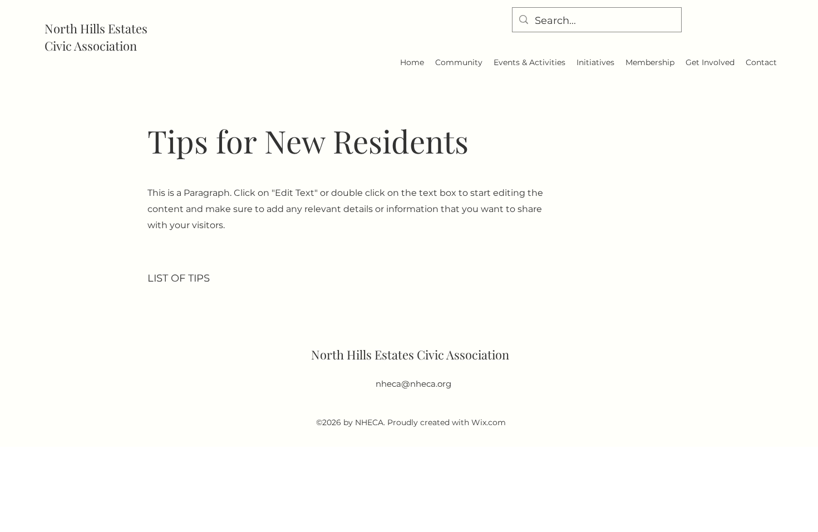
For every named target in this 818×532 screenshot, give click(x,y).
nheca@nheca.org (413, 383)
